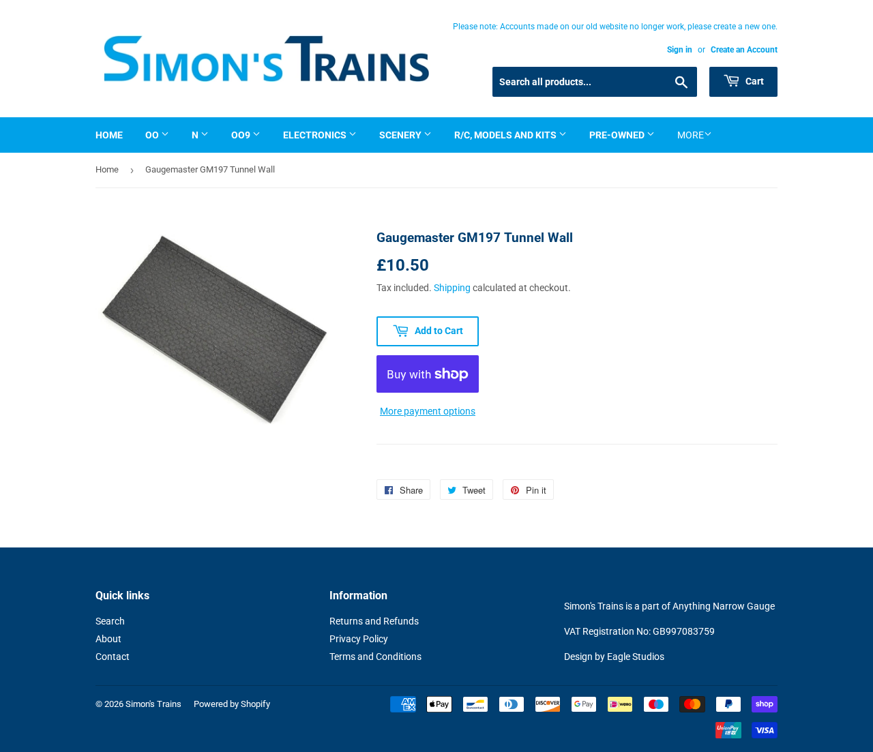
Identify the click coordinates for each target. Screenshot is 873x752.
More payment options (427, 411)
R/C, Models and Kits (506, 135)
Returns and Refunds (374, 621)
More (690, 135)
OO (153, 135)
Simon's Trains (153, 704)
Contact (112, 656)
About (108, 638)
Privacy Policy (358, 638)
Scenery (401, 135)
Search (110, 621)
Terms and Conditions (375, 656)
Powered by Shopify (232, 704)
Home (109, 135)
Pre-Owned (618, 135)
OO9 (241, 135)
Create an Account (744, 50)
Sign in (679, 50)
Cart (753, 81)
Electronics (316, 135)
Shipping (452, 287)
